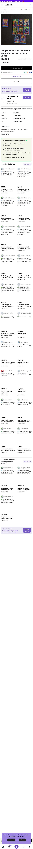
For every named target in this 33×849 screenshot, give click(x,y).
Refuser (22, 840)
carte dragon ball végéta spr (6, 392)
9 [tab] (21, 44)
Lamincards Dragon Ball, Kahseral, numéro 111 (8, 450)
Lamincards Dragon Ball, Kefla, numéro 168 (24, 449)
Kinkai (9, 5)
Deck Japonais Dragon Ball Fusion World (8, 363)
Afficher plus (5, 134)
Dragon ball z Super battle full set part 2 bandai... (23, 489)
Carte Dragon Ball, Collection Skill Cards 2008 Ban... (24, 277)
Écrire (26, 97)
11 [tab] (26, 44)
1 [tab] (2, 44)
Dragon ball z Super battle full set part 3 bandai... (7, 518)
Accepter (11, 840)
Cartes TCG (24, 10)
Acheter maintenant (16, 68)
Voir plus (27, 164)
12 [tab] (28, 44)
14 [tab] (15, 46)
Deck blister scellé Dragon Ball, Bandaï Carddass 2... (7, 190)
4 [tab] (9, 44)
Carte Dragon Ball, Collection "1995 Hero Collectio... (23, 190)
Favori (18, 81)
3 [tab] (7, 44)
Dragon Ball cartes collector (23, 363)
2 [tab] (4, 44)
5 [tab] (11, 44)
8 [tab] (19, 44)
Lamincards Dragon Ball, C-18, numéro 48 (7, 421)
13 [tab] (31, 44)
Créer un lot (27, 90)
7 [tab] (16, 44)
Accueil (3, 10)
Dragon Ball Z (21, 333)
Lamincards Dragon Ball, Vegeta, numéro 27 (24, 421)
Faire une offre (16, 76)
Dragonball (6, 12)
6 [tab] (14, 44)
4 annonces (10, 101)
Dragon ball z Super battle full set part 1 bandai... (7, 489)
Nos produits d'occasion (13, 10)
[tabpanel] (16, 29)
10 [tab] (24, 44)
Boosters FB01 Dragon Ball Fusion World (7, 334)
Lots (30, 10)
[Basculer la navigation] (2, 5)
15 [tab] (18, 46)
